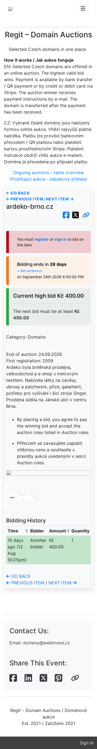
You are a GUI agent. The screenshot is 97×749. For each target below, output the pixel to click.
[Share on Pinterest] (58, 678)
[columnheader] (17, 530)
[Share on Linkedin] (28, 678)
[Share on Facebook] (13, 678)
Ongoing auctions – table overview (48, 172)
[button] (86, 215)
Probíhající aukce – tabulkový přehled (48, 179)
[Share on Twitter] (43, 678)
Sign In (86, 742)
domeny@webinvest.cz (46, 642)
